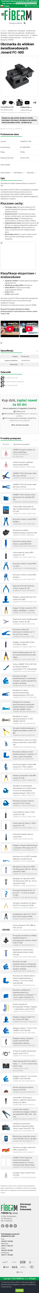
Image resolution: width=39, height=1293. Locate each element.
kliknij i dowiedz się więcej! (20, 425)
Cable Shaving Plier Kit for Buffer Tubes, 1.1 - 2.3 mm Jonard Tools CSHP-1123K (25, 1063)
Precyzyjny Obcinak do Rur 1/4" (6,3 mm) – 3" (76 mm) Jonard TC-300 (24, 892)
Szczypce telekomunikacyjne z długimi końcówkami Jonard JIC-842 (24, 730)
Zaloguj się (6, 118)
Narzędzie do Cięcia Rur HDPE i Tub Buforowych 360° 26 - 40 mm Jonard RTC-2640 (25, 869)
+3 (34, 102)
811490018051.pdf (11, 378)
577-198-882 (8, 1255)
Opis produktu (5, 172)
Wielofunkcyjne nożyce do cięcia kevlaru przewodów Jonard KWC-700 (25, 742)
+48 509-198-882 (7, 1241)
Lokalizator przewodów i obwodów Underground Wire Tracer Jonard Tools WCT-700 (23, 1126)
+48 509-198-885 (7, 1250)
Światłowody (12, 31)
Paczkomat (25, 356)
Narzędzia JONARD (7, 40)
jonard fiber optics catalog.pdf (14, 381)
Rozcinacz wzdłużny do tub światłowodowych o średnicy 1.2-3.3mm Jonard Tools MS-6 (25, 754)
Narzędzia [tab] (5, 444)
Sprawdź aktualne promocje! (26, 3)
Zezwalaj (19, 1290)
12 (22, 364)
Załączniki (30, 172)
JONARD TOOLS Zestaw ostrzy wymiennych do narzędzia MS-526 (24, 497)
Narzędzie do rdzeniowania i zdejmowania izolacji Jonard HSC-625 (23, 952)
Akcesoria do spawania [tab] (21, 444)
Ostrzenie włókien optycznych (18, 35)
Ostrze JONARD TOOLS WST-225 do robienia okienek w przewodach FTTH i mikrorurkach (25, 666)
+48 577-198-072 (7, 1246)
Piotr (2, 1239)
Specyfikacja (18, 172)
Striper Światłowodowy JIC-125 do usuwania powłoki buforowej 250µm (24, 654)
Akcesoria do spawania (16, 33)
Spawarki (4, 33)
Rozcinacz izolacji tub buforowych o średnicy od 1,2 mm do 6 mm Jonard (23, 631)
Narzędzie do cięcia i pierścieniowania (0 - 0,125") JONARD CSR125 (23, 718)
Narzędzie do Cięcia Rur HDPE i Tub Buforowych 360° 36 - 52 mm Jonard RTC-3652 (25, 881)
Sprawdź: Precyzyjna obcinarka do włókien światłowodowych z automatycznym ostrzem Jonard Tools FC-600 (19, 311)
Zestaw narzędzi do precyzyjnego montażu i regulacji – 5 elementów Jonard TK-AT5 (25, 1006)
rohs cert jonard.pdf (10, 385)
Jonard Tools (26, 37)
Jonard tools (25, 360)
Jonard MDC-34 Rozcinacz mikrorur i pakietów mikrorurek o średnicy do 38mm (24, 1100)
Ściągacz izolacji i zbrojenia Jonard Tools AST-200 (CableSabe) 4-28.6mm (23, 1040)
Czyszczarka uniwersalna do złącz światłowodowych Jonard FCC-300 (24, 509)
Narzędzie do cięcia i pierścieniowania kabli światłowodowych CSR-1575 (23, 692)
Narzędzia (21, 31)
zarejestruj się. (26, 122)
